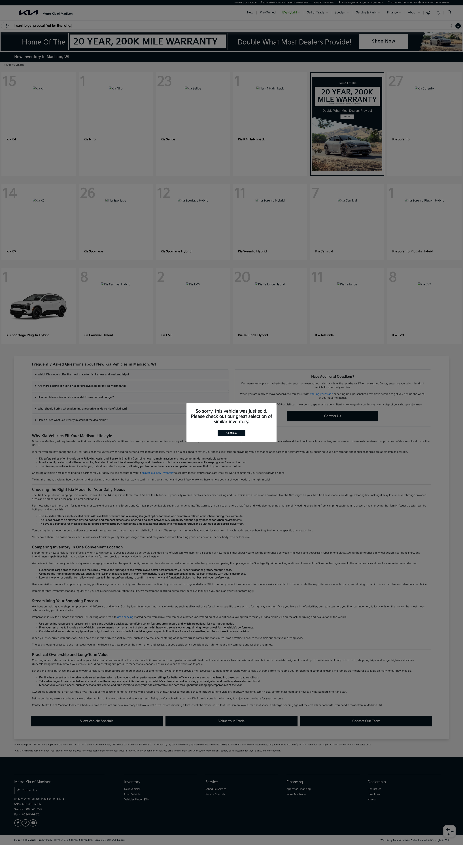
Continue (231, 433)
